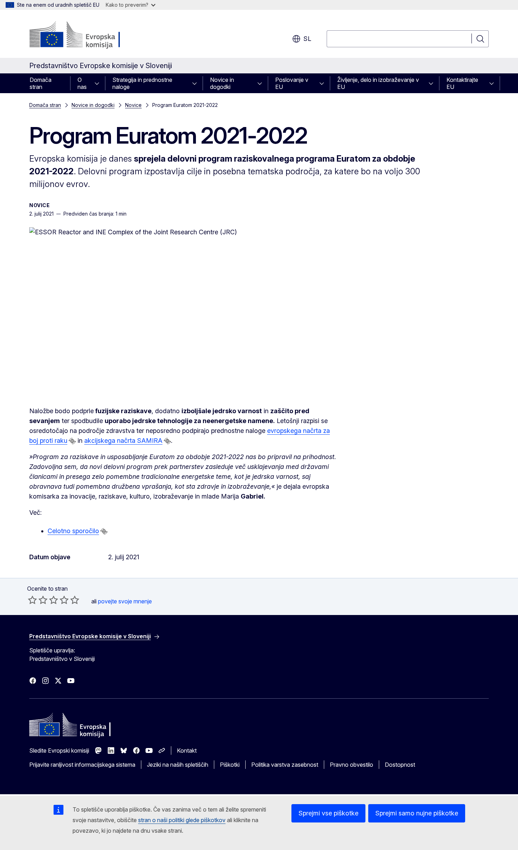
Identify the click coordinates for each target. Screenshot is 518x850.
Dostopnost (400, 764)
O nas (82, 83)
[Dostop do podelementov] (99, 83)
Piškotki (230, 764)
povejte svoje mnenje (125, 601)
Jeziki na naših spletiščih (177, 764)
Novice (133, 105)
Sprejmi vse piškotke (328, 813)
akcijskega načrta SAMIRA (123, 440)
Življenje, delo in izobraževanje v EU (378, 83)
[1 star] (32, 599)
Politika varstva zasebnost (284, 764)
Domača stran (40, 83)
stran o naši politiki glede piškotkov (182, 820)
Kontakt (187, 750)
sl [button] (307, 38)
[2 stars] (37, 599)
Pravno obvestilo (351, 764)
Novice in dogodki (222, 83)
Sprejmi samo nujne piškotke (416, 813)
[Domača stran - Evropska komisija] (86, 35)
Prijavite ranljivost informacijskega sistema (82, 764)
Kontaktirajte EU (462, 83)
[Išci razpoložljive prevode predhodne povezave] (72, 441)
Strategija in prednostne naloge (142, 83)
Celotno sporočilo (73, 531)
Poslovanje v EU (291, 83)
